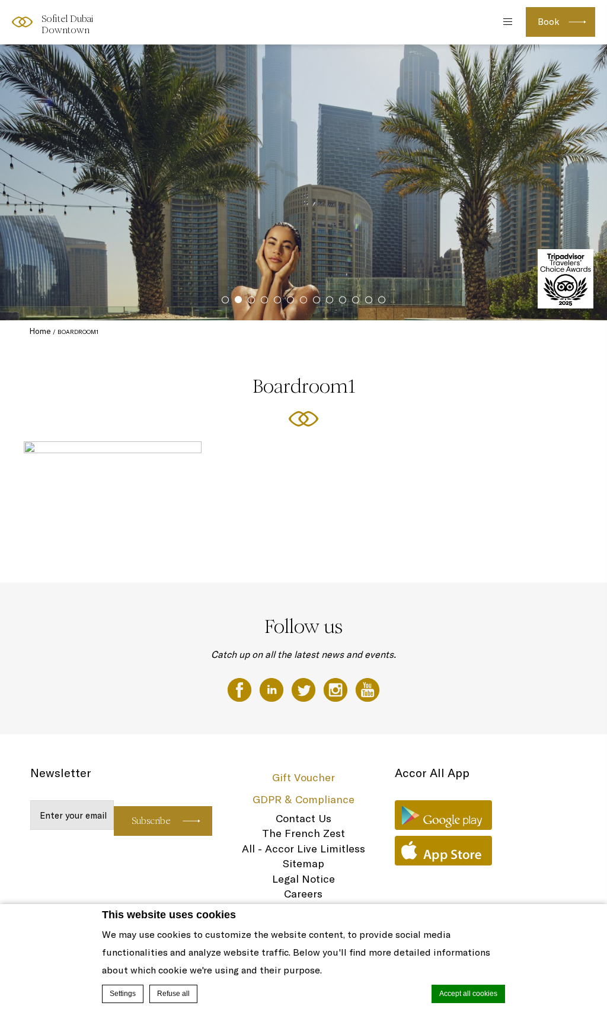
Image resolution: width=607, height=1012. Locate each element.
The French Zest (303, 833)
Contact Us (303, 818)
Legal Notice (303, 879)
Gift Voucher (303, 777)
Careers (303, 893)
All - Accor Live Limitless (303, 848)
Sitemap (303, 863)
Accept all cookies (468, 993)
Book (549, 21)
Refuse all (173, 993)
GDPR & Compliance (303, 799)
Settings (123, 993)
